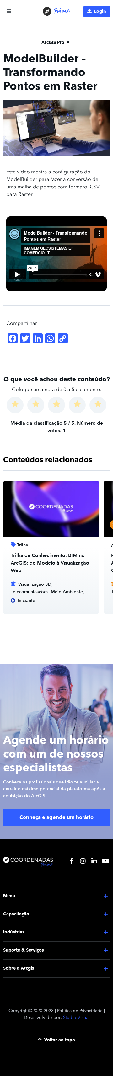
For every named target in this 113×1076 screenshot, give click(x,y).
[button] (8, 11)
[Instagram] (82, 861)
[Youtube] (105, 861)
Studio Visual (76, 1017)
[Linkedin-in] (94, 861)
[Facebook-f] (71, 861)
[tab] (56, 896)
